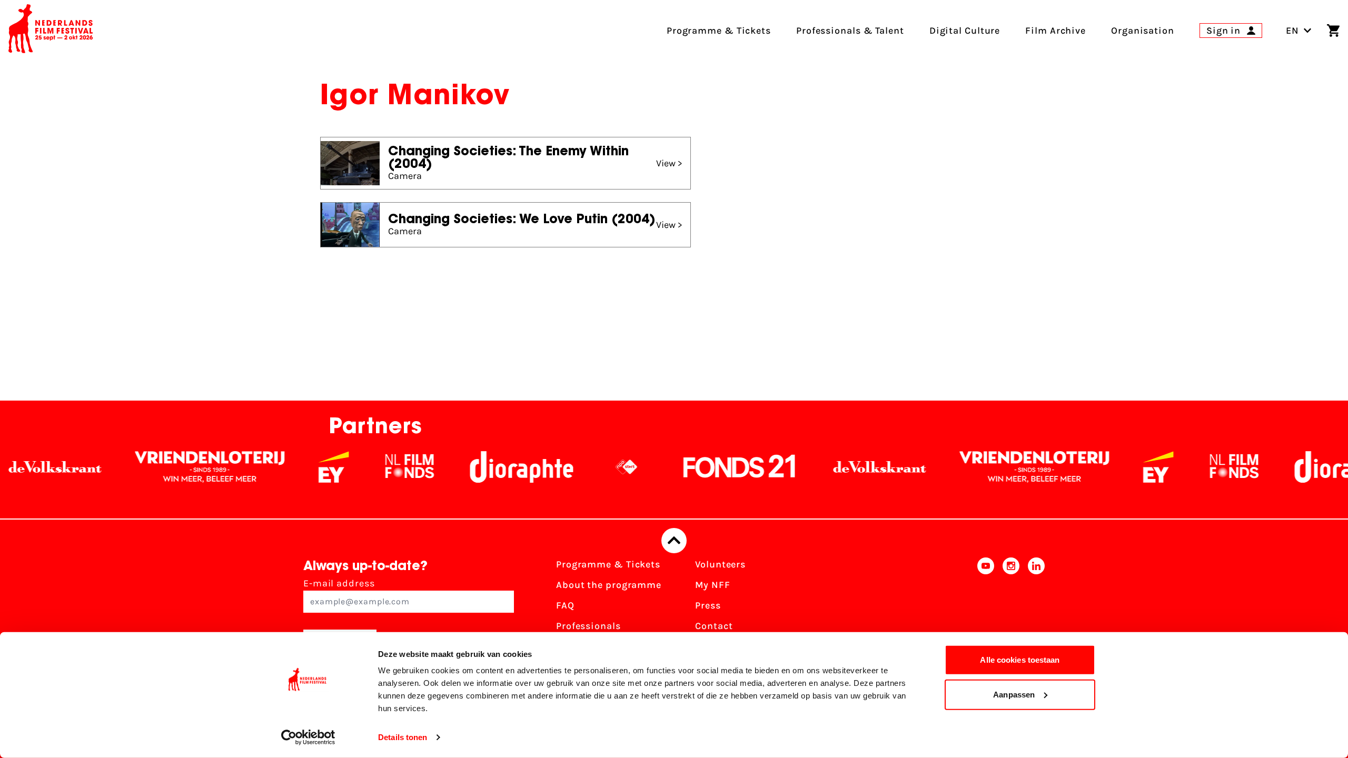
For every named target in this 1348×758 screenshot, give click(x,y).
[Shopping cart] (1333, 30)
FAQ (565, 605)
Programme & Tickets (608, 564)
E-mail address (339, 583)
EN (1292, 30)
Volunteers (720, 564)
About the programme (608, 585)
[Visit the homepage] (50, 30)
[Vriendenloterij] (177, 467)
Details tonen (402, 737)
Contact (713, 626)
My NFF (712, 585)
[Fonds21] (707, 467)
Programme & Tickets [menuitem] (719, 30)
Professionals (588, 626)
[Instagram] (1011, 608)
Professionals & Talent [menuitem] (850, 30)
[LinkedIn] (1036, 608)
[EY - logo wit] (301, 467)
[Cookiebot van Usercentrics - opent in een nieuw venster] (308, 737)
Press (708, 605)
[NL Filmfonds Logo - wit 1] (377, 467)
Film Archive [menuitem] (1055, 30)
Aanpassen (1014, 694)
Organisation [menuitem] (1142, 30)
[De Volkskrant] (847, 467)
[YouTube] (985, 608)
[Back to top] (674, 540)
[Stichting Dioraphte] (489, 467)
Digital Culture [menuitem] (964, 30)
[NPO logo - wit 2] (593, 467)
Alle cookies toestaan (1019, 659)
